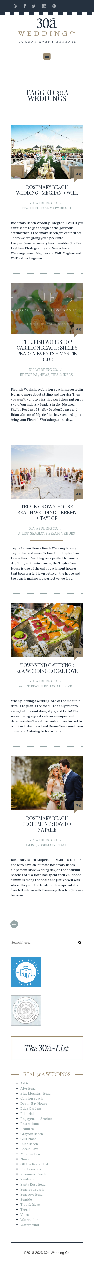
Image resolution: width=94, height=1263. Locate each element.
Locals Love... (62, 686)
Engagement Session (36, 1118)
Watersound (29, 1224)
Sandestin (27, 1179)
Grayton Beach (31, 1133)
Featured (30, 208)
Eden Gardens (31, 1108)
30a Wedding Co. (43, 203)
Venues (68, 533)
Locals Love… (31, 1149)
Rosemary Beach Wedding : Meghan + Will (47, 190)
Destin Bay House (33, 1103)
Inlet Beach (29, 1143)
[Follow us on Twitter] (34, 6)
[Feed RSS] (15, 6)
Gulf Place (28, 1138)
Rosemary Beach (56, 208)
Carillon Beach (31, 1098)
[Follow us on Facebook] (24, 6)
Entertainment (31, 1123)
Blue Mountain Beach (36, 1093)
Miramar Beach (31, 1154)
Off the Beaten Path (35, 1164)
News (44, 374)
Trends (25, 1209)
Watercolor (29, 1219)
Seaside (26, 1199)
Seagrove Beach (45, 533)
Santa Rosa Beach (33, 1184)
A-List (23, 533)
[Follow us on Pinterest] (52, 6)
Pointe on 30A (30, 1169)
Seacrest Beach (32, 1189)
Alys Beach (28, 1088)
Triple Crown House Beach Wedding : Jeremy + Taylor (47, 512)
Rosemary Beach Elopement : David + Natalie (47, 824)
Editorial (29, 374)
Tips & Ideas (62, 374)
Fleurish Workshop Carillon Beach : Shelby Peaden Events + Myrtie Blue (47, 350)
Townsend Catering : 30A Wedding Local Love (47, 668)
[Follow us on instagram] (44, 6)
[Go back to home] (47, 27)
